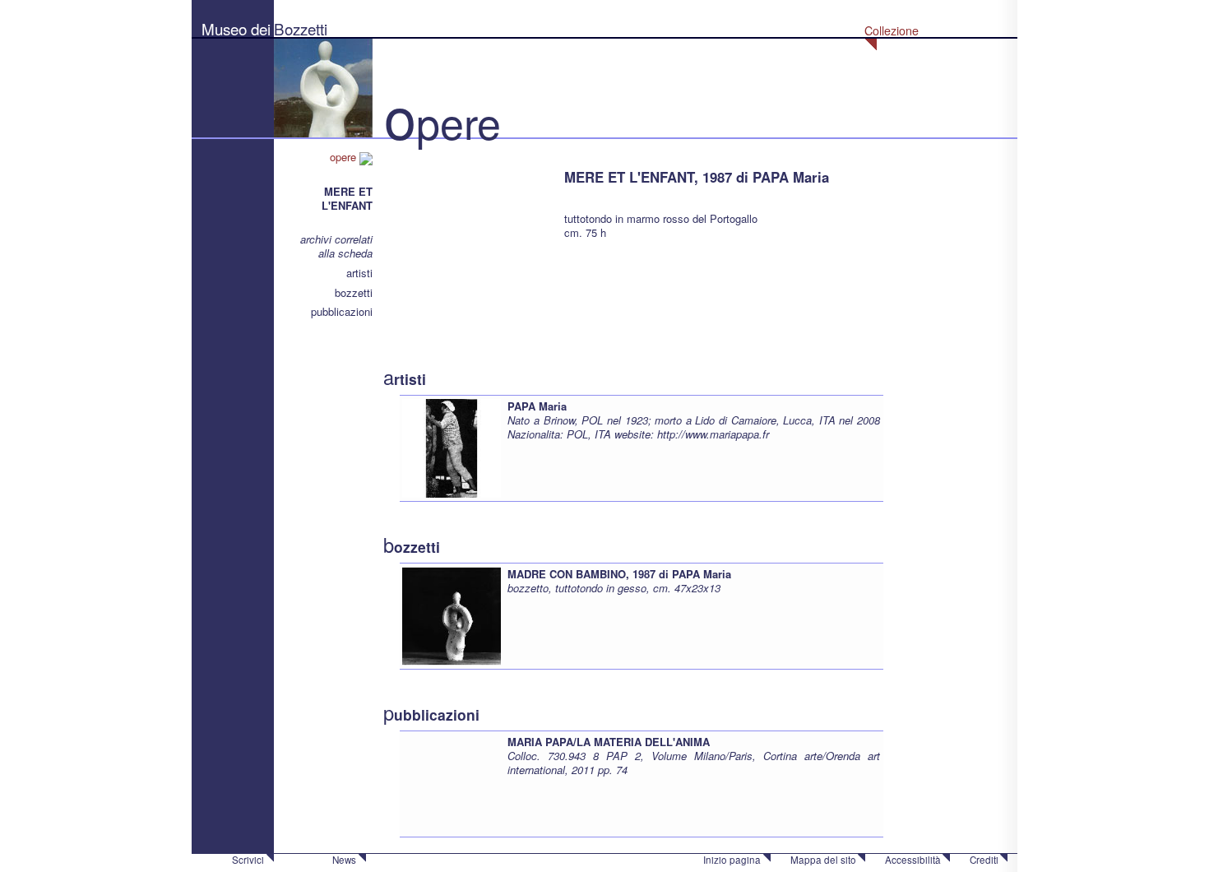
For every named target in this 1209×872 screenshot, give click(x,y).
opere (344, 157)
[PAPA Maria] (451, 446)
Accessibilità (913, 859)
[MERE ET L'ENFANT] (465, 230)
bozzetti (354, 292)
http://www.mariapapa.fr (713, 434)
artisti (359, 273)
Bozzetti (300, 28)
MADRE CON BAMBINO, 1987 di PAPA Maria (619, 574)
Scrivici (248, 859)
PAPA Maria (537, 406)
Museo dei (236, 28)
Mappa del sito (823, 859)
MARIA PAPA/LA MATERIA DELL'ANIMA (608, 741)
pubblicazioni (342, 311)
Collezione (891, 30)
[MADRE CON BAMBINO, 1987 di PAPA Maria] (451, 614)
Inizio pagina (732, 859)
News (344, 859)
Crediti (984, 859)
